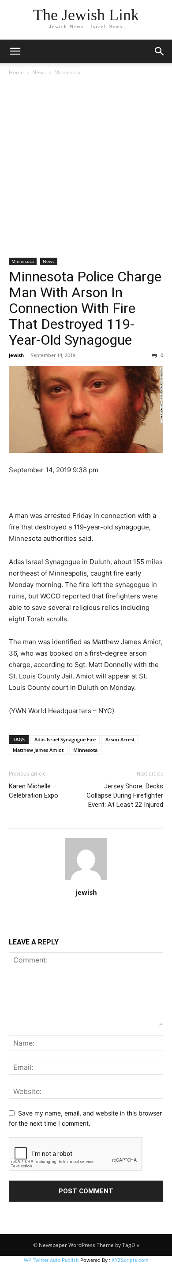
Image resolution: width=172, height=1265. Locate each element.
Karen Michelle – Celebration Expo (33, 790)
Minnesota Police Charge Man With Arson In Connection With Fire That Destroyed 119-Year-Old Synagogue (85, 308)
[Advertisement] (86, 167)
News (39, 72)
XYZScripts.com (130, 1260)
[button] (15, 51)
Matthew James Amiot (38, 750)
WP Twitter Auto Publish (51, 1260)
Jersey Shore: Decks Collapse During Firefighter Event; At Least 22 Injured (124, 795)
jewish (16, 355)
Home (16, 72)
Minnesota (67, 72)
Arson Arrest (120, 739)
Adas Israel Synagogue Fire (65, 739)
